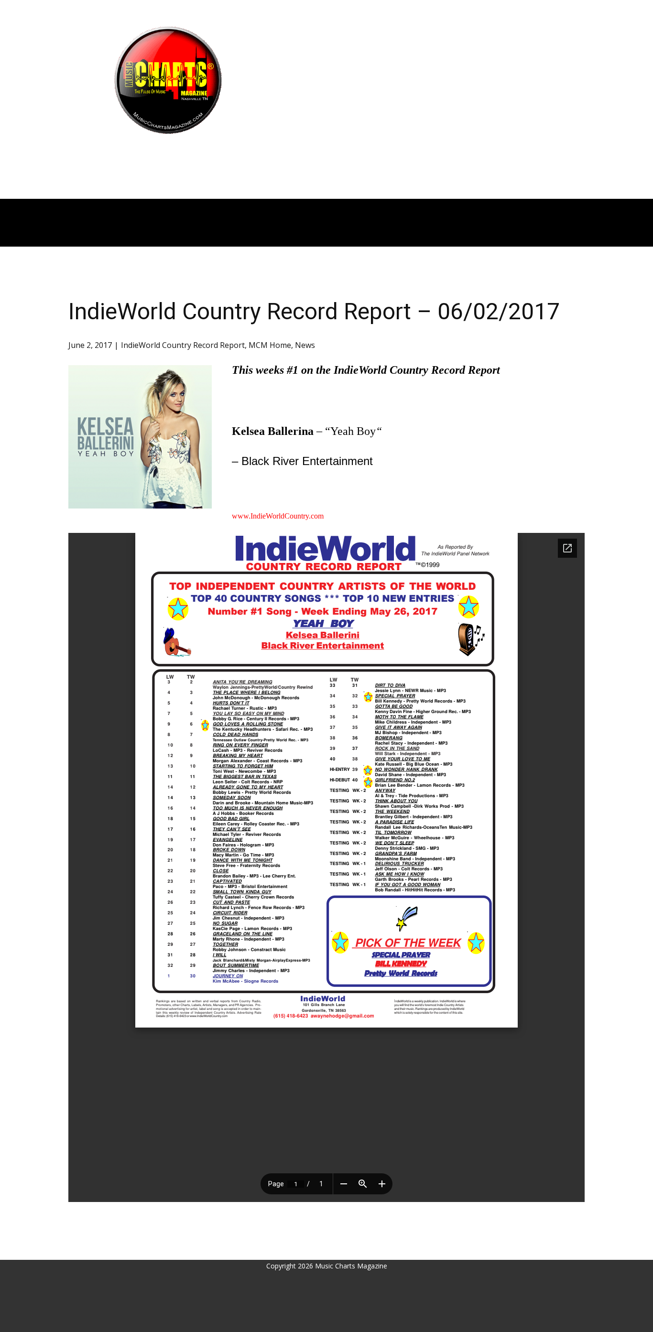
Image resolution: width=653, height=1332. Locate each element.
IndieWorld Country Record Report (183, 345)
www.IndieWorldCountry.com (278, 516)
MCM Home (270, 345)
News (305, 345)
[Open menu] (168, 152)
